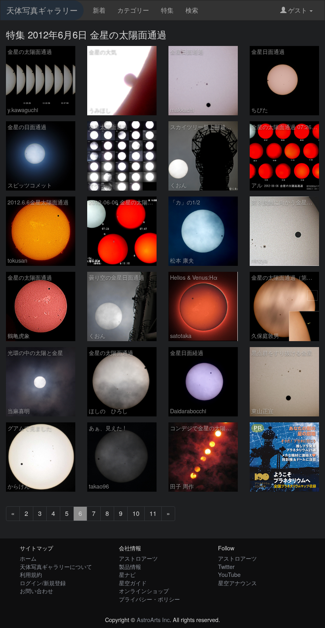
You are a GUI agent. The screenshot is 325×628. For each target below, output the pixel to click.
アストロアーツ (138, 558)
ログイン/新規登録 (43, 582)
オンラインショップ (144, 590)
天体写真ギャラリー (42, 10)
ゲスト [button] (298, 10)
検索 (191, 10)
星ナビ (127, 574)
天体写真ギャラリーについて (56, 566)
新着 (99, 10)
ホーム (28, 558)
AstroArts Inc (153, 619)
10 (136, 513)
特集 (167, 10)
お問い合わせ (36, 590)
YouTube (229, 574)
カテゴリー (133, 10)
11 (153, 513)
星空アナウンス (237, 582)
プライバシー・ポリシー (149, 599)
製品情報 (130, 566)
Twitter (226, 566)
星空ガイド (133, 582)
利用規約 (31, 574)
